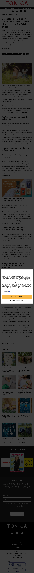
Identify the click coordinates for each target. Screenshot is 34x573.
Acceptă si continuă (17, 296)
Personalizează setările (17, 300)
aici (10, 291)
